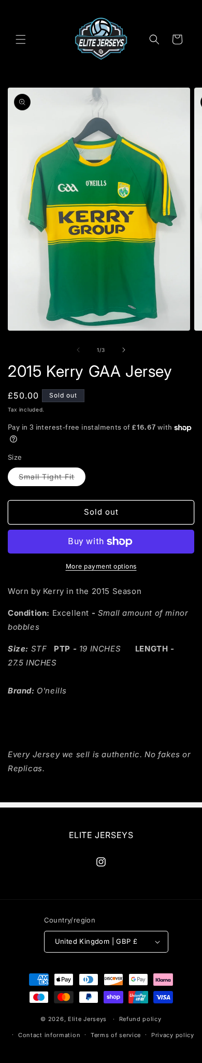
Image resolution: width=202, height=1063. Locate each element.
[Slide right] (123, 349)
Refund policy (140, 1019)
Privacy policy (172, 1035)
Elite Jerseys (87, 1019)
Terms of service (116, 1035)
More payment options (101, 566)
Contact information (49, 1035)
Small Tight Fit (52, 479)
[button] (20, 39)
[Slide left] (78, 349)
